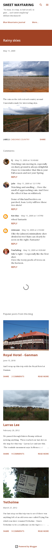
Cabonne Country (20, 139)
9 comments (17, 453)
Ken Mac (15, 215)
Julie (13, 183)
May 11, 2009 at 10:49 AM (26, 160)
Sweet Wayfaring (18, 5)
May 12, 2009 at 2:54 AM (33, 230)
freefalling (16, 250)
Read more (43, 376)
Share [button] (43, 139)
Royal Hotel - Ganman (20, 355)
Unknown (15, 230)
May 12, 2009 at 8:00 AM (34, 250)
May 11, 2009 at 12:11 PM (28, 183)
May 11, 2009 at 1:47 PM (32, 215)
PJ (12, 160)
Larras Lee (11, 425)
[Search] (40, 4)
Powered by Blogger (27, 546)
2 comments (17, 376)
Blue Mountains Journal (14, 22)
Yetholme (11, 502)
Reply (14, 177)
